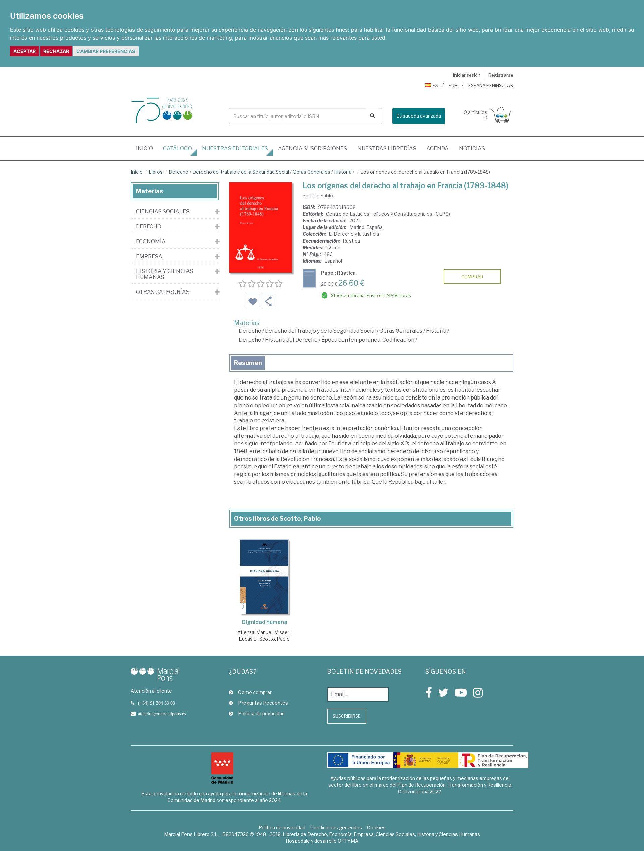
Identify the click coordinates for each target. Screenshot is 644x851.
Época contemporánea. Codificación (367, 340)
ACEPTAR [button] (24, 51)
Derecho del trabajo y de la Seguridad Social (240, 172)
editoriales (235, 148)
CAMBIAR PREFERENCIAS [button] (105, 51)
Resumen (248, 362)
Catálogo (177, 148)
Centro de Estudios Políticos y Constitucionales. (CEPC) (388, 214)
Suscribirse (347, 716)
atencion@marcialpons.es (162, 713)
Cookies (376, 827)
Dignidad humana (264, 622)
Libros (156, 172)
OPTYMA (348, 841)
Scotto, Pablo (318, 195)
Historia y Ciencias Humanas (164, 274)
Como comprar (255, 692)
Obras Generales (311, 172)
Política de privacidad (261, 713)
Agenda (437, 148)
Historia (343, 172)
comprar (472, 276)
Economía (151, 241)
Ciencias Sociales (163, 212)
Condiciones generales (336, 827)
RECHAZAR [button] (56, 51)
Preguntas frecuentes (263, 703)
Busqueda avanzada (418, 116)
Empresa (149, 257)
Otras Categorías (163, 292)
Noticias (472, 148)
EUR (453, 85)
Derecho (179, 172)
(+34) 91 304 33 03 (156, 703)
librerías (386, 148)
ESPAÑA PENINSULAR (490, 85)
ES (435, 85)
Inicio (147, 148)
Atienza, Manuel (254, 632)
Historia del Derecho (291, 340)
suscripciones (312, 148)
